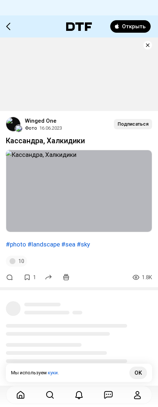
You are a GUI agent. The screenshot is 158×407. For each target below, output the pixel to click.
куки (53, 372)
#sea (68, 244)
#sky (83, 244)
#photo (16, 244)
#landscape (44, 244)
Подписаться (133, 124)
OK (138, 373)
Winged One (41, 121)
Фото (31, 128)
